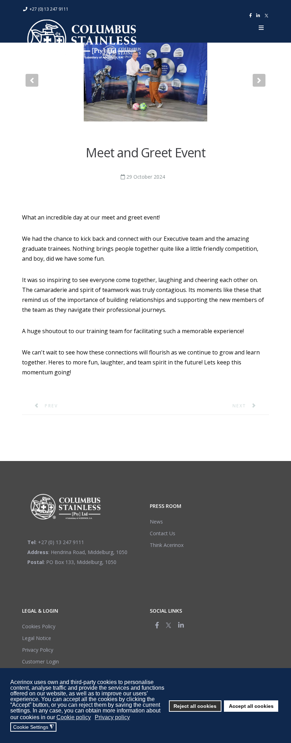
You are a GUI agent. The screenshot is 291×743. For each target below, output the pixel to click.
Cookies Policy (38, 626)
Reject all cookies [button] (195, 706)
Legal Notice (36, 638)
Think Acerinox (166, 545)
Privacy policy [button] (112, 717)
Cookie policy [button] (73, 717)
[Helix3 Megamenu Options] (261, 28)
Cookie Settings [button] (33, 727)
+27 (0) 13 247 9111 (48, 9)
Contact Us (162, 533)
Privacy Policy (37, 649)
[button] (32, 80)
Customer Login (40, 661)
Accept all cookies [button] (251, 706)
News (156, 521)
